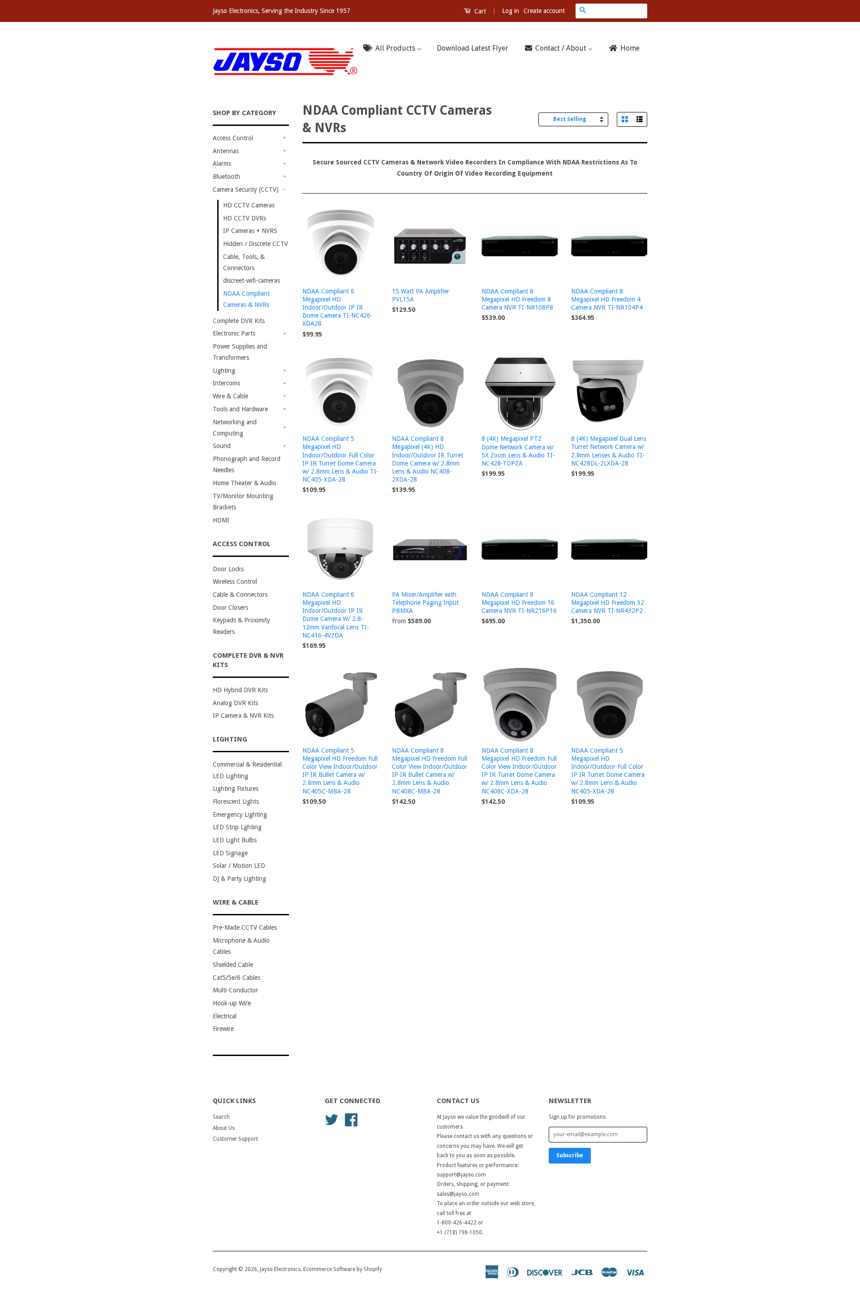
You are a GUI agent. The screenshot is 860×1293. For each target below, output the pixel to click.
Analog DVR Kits (235, 703)
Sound (222, 445)
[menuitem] (395, 48)
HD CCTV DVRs (244, 218)
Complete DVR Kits (239, 320)
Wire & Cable (230, 396)
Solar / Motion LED (239, 865)
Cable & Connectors (240, 594)
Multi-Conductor (235, 990)
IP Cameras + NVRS (250, 230)
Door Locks (228, 569)
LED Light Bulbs (235, 840)
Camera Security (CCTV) (246, 189)
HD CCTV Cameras (249, 205)
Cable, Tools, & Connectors (244, 262)
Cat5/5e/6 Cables (236, 977)
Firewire (223, 1028)
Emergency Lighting (240, 814)
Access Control (233, 138)
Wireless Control (235, 581)
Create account (544, 10)
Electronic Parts (234, 333)
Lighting (224, 370)
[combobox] (618, 11)
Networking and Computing (235, 427)
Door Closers (230, 607)
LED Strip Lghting (237, 827)
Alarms (222, 163)
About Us (224, 1128)
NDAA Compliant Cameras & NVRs (246, 299)
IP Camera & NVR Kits (243, 715)
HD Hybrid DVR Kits (240, 690)
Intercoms (226, 383)
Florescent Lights (236, 801)
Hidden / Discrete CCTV (255, 243)
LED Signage (230, 853)
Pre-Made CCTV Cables (245, 927)
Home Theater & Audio (244, 483)
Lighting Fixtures (235, 788)
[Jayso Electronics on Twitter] (331, 1119)
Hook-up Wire (232, 1003)
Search (221, 1117)
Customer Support (235, 1139)
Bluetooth (226, 176)
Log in (510, 10)
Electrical (224, 1016)
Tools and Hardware (240, 409)
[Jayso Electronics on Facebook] (351, 1119)
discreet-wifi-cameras (251, 280)
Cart (479, 11)
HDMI (221, 520)
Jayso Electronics (280, 1269)
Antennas (226, 151)
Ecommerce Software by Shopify (342, 1269)
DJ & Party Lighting (239, 878)
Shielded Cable (233, 964)
